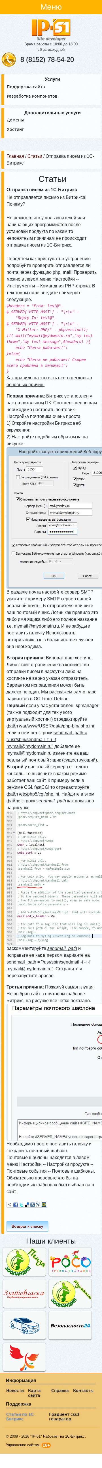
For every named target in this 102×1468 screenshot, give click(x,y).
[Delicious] (27, 1204)
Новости (15, 1390)
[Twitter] (21, 1204)
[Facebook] (15, 1204)
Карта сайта (34, 1393)
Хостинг (15, 129)
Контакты (83, 1390)
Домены (15, 120)
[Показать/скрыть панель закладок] (9, 1205)
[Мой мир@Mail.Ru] (44, 1204)
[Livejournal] (38, 1204)
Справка (60, 1390)
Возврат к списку (27, 1226)
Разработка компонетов (32, 96)
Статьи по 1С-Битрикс (20, 1416)
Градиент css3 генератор (64, 1416)
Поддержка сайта (26, 87)
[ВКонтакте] (32, 1204)
